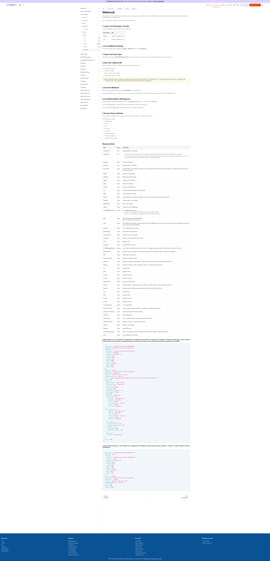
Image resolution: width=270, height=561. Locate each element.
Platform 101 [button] (83, 8)
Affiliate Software (139, 545)
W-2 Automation (72, 549)
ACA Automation (72, 551)
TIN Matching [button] (84, 54)
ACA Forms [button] (83, 75)
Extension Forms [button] (85, 78)
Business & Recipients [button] (86, 11)
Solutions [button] (223, 5)
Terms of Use (147, 558)
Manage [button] (84, 35)
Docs (211, 5)
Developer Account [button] (254, 5)
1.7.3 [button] (23, 5)
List (84, 41)
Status (85, 46)
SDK (234, 5)
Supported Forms (139, 555)
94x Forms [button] (83, 69)
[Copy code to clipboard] (188, 344)
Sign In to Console (206, 543)
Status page (4, 551)
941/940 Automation (73, 547)
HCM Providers (138, 551)
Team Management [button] (85, 99)
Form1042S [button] (83, 81)
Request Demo (4, 549)
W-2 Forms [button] (83, 66)
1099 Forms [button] (83, 63)
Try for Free (205, 541)
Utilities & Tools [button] (84, 102)
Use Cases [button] (229, 5)
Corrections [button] (83, 87)
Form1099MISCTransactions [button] (87, 60)
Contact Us (245, 5)
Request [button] (84, 32)
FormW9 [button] (84, 23)
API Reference (216, 5)
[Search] (20, 5)
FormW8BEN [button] (84, 26)
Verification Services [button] (85, 96)
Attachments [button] (84, 108)
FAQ (241, 5)
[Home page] (103, 9)
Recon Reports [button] (84, 105)
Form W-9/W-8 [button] (84, 14)
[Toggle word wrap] (186, 344)
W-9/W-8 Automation (73, 543)
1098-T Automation (72, 553)
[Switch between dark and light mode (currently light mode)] (262, 5)
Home (207, 5)
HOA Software (138, 547)
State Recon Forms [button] (85, 90)
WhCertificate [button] (85, 20)
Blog (238, 5)
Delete (85, 43)
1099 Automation (72, 541)
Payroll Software (139, 543)
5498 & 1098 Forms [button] (85, 72)
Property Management (140, 553)
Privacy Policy (154, 558)
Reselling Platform (139, 549)
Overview (84, 17)
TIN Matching (71, 545)
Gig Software (138, 541)
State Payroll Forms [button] (85, 93)
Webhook (86, 49)
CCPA (160, 558)
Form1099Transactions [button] (86, 57)
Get (84, 38)
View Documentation (158, 1)
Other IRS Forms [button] (84, 84)
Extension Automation (73, 555)
